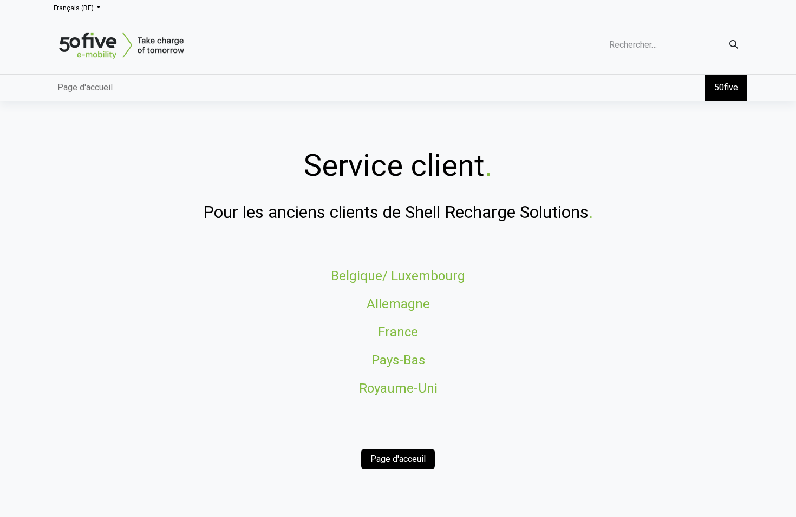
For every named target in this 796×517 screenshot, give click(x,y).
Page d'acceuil (398, 459)
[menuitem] (85, 87)
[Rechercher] (733, 44)
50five (726, 87)
